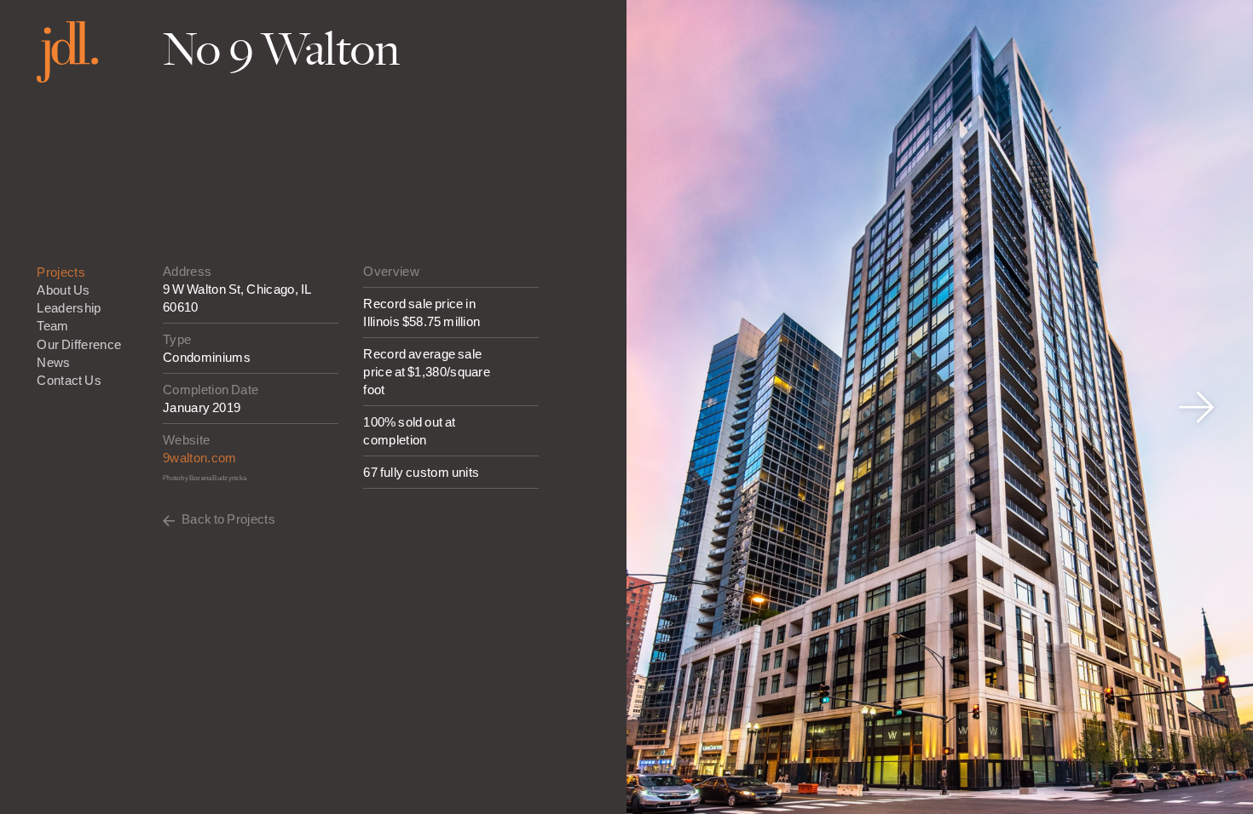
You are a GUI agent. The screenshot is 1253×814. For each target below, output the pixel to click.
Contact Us (69, 380)
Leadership (69, 308)
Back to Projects (228, 519)
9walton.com (200, 457)
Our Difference (79, 344)
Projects (61, 272)
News (53, 362)
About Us (63, 290)
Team (52, 325)
